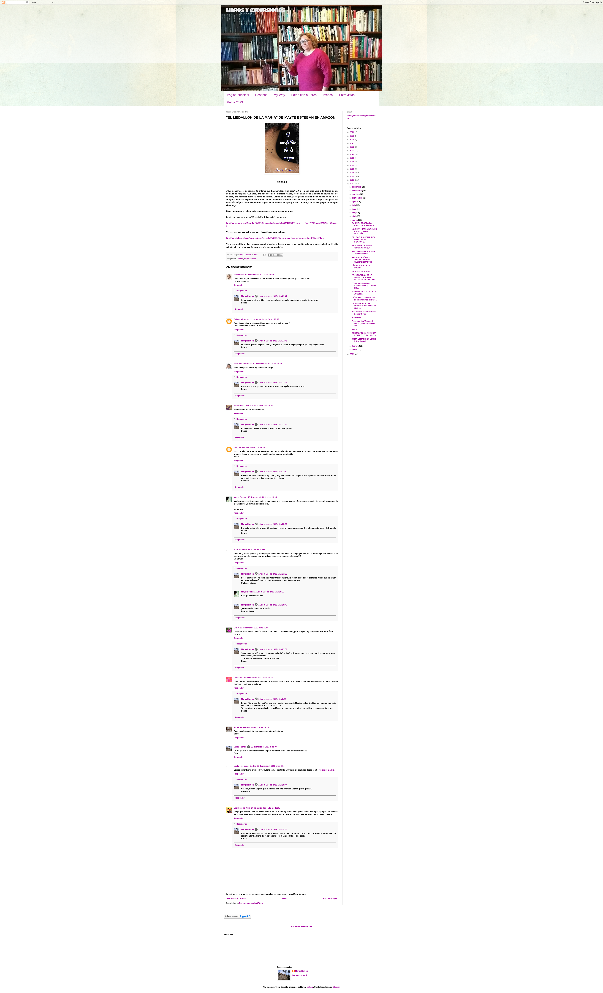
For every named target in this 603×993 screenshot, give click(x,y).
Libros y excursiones (255, 11)
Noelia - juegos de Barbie (245, 766)
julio (354, 205)
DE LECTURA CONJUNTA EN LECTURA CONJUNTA (363, 239)
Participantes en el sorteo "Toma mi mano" (363, 252)
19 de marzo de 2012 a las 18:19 (264, 319)
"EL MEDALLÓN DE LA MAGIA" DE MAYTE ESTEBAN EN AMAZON (363, 277)
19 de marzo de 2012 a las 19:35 (262, 497)
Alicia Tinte (239, 405)
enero (355, 350)
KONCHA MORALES (243, 364)
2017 (352, 165)
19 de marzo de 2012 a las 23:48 (272, 341)
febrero (355, 346)
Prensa (328, 95)
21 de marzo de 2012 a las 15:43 (272, 605)
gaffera (310, 987)
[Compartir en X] (275, 255)
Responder (239, 285)
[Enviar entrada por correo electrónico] (264, 255)
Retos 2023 (235, 102)
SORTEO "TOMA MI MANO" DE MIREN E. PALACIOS (364, 334)
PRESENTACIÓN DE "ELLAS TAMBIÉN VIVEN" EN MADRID (362, 259)
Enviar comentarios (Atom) (251, 903)
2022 (352, 147)
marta (236, 727)
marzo (355, 220)
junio (354, 209)
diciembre (356, 187)
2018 (352, 162)
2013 (352, 180)
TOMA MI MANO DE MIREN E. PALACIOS (364, 340)
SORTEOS (356, 317)
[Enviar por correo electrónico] (269, 255)
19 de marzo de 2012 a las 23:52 (272, 472)
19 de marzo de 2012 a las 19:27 (253, 447)
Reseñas (261, 95)
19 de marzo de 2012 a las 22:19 (258, 678)
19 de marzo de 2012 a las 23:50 (272, 424)
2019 (352, 158)
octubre (355, 194)
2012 (352, 184)
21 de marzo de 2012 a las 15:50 (272, 829)
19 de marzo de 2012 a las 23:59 (272, 649)
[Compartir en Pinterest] (281, 255)
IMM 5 (354, 329)
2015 (352, 173)
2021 (352, 151)
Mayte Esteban (250, 259)
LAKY (236, 628)
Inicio (284, 899)
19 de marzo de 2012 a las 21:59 (254, 628)
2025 (352, 136)
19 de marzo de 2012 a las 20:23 (250, 550)
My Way (279, 95)
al (234, 550)
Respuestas (241, 291)
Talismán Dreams (241, 319)
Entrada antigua (330, 899)
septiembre (357, 198)
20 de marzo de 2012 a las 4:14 (271, 766)
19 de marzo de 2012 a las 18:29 (267, 364)
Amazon (239, 259)
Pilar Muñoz (239, 275)
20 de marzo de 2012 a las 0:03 (265, 747)
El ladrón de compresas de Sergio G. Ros (364, 313)
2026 (352, 132)
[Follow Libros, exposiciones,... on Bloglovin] (237, 918)
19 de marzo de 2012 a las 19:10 (258, 405)
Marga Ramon (247, 296)
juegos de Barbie (326, 770)
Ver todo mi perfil (299, 975)
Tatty (236, 447)
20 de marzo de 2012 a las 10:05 (265, 808)
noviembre (357, 191)
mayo (355, 213)
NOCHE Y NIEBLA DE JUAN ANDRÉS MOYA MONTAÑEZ (364, 231)
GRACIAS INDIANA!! (361, 271)
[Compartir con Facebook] (278, 255)
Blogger (336, 987)
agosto (355, 202)
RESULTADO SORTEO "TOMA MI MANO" (362, 246)
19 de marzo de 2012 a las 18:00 (259, 275)
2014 (352, 176)
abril (354, 216)
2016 (352, 169)
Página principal (238, 95)
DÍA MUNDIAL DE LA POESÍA (361, 267)
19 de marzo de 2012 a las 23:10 (254, 727)
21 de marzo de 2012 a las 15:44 (272, 785)
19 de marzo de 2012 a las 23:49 (272, 383)
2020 (352, 154)
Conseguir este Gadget (301, 926)
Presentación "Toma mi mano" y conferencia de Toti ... (363, 323)
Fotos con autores (304, 95)
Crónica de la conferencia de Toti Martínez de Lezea (364, 298)
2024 (352, 140)
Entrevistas (347, 95)
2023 (352, 143)
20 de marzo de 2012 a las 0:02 (272, 699)
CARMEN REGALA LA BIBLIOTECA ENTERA (363, 224)
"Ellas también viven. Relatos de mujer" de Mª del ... (364, 285)
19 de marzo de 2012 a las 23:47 (272, 296)
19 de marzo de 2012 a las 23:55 (272, 524)
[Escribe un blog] (272, 255)
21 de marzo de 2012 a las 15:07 (269, 592)
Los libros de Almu (242, 808)
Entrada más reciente (236, 899)
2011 (352, 354)
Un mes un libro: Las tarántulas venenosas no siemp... (364, 305)
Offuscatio (238, 678)
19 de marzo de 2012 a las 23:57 (272, 574)
